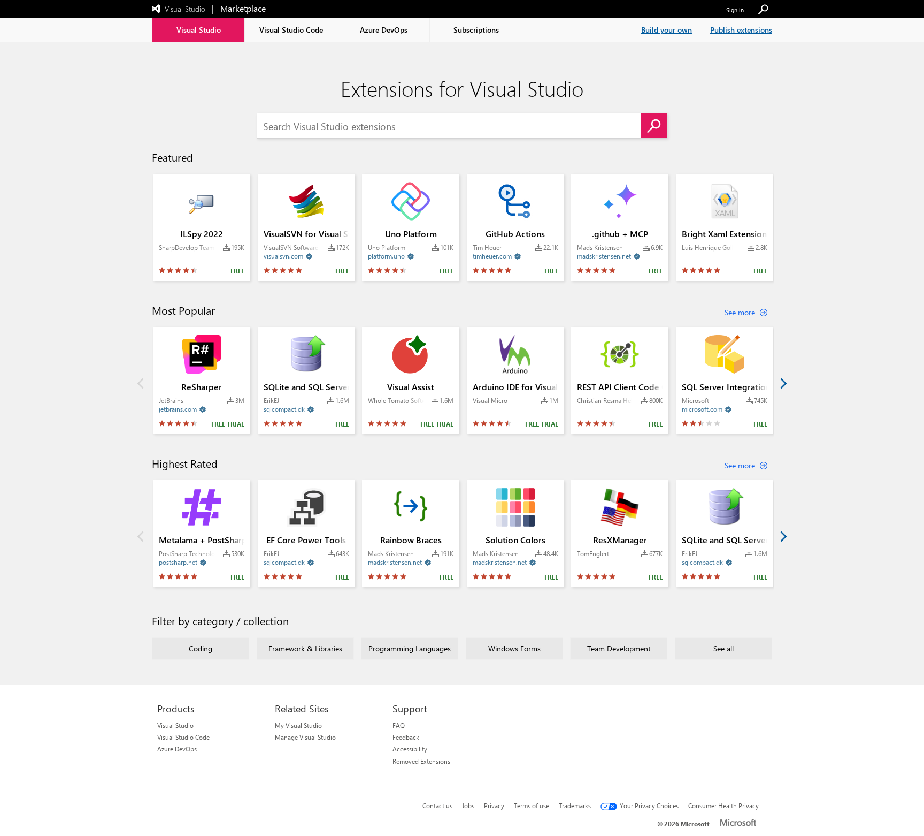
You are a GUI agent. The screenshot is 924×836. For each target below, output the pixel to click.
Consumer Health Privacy (723, 805)
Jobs (468, 805)
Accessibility (409, 748)
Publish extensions (741, 30)
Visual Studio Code (183, 737)
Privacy (494, 805)
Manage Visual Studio (305, 737)
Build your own (666, 30)
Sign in (735, 10)
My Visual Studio (298, 725)
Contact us (437, 805)
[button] (763, 10)
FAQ (398, 725)
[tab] (198, 30)
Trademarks (575, 805)
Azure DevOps (177, 748)
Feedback (405, 737)
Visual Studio (175, 725)
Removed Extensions (421, 761)
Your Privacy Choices (649, 805)
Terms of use (531, 805)
